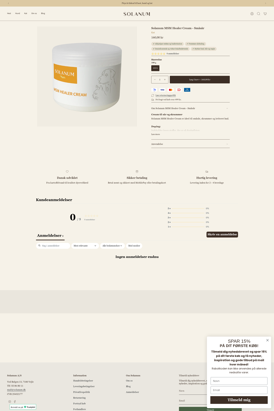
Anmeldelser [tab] (50, 235)
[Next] (265, 3)
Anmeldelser (132, 392)
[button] (9, 14)
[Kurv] (265, 13)
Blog (128, 386)
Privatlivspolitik (81, 392)
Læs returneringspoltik (166, 95)
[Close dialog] (267, 340)
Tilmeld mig (239, 400)
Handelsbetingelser (83, 380)
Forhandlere (79, 409)
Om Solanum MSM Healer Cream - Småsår (173, 108)
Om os (129, 380)
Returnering (79, 397)
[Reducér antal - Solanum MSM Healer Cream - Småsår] (154, 79)
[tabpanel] (137, 266)
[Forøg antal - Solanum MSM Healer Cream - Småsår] (165, 79)
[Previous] (8, 3)
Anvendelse (157, 144)
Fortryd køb (79, 403)
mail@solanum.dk (16, 389)
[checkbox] (134, 246)
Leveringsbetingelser (84, 386)
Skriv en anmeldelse (222, 234)
